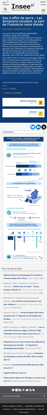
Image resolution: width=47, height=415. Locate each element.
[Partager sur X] (43, 127)
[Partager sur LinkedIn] (38, 127)
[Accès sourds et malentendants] (8, 2)
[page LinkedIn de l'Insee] (20, 391)
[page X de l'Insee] (23, 391)
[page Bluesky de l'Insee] (13, 391)
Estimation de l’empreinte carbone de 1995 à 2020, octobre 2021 (24, 356)
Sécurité (41, 409)
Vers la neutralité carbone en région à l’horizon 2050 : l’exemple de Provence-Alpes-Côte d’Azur (24, 330)
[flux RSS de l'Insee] (34, 391)
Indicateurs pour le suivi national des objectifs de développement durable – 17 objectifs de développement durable (24, 345)
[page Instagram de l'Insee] (16, 391)
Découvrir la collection (13, 93)
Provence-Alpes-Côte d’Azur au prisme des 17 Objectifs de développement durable (24, 315)
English (43, 2)
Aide (4, 2)
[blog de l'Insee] (30, 391)
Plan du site (24, 412)
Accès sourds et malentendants (24, 409)
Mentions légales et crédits (12, 406)
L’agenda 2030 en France (14, 373)
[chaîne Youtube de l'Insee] (27, 391)
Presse (43, 4)
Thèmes (6, 4)
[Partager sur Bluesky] (32, 127)
